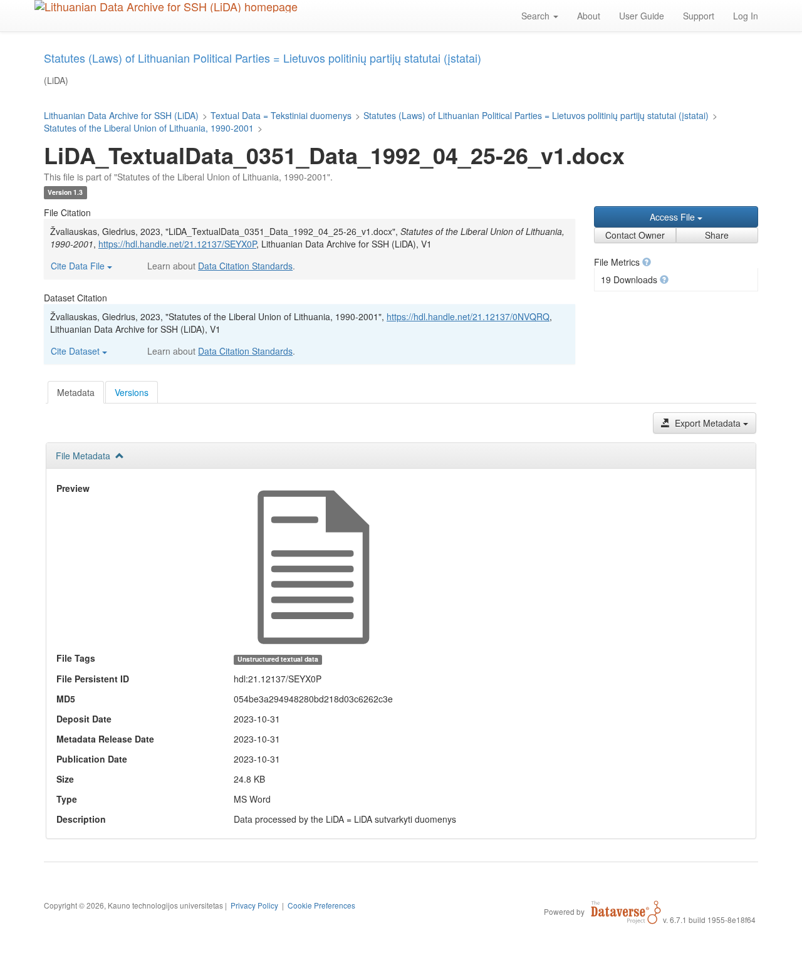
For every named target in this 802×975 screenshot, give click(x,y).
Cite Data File (79, 265)
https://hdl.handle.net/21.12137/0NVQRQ (468, 316)
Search (536, 15)
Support (698, 15)
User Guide (641, 15)
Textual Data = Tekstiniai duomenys (281, 115)
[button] (646, 262)
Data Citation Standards (245, 265)
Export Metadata (707, 423)
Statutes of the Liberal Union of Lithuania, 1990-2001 (149, 128)
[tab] (76, 392)
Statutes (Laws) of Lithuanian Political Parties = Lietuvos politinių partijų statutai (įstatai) (536, 115)
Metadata (76, 392)
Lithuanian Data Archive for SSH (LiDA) (121, 115)
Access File (673, 217)
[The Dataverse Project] (626, 911)
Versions (131, 392)
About (588, 15)
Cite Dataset (76, 351)
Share (717, 235)
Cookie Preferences (321, 905)
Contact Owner (635, 235)
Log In (745, 15)
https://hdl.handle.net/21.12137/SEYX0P (177, 243)
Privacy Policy (254, 905)
